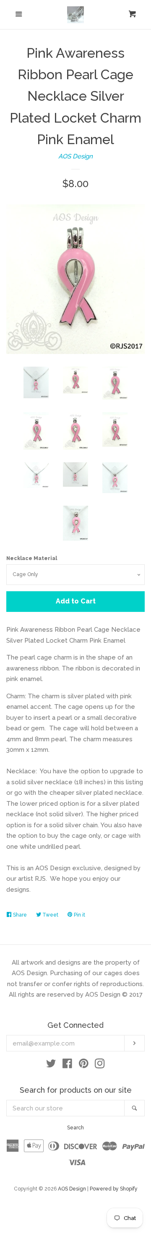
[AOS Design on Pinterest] (83, 1065)
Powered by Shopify (114, 1189)
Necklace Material (31, 558)
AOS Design (75, 156)
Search (75, 1128)
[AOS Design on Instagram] (100, 1065)
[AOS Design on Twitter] (51, 1065)
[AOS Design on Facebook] (67, 1065)
